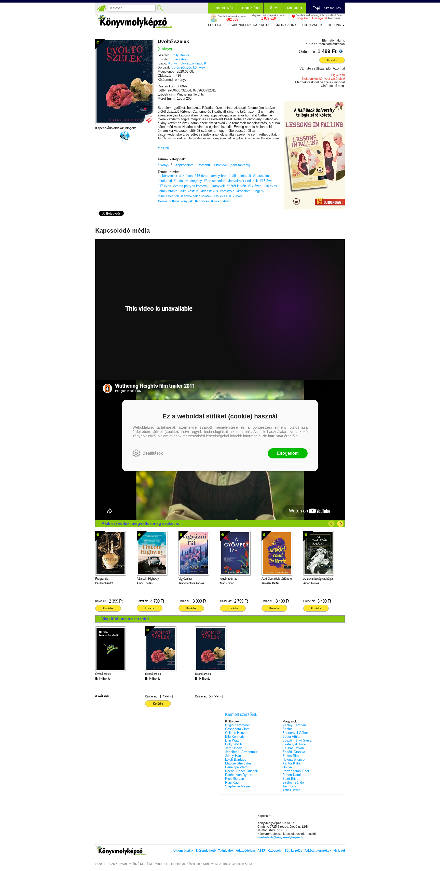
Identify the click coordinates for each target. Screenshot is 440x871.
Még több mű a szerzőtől (125, 619)
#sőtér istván (236, 186)
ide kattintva (272, 436)
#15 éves (266, 181)
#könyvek (218, 186)
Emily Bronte (179, 55)
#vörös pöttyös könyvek (191, 186)
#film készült (241, 176)
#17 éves (164, 186)
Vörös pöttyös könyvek (188, 67)
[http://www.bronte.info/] (124, 136)
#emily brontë (220, 176)
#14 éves (186, 176)
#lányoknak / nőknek (242, 181)
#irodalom (181, 181)
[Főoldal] (102, 8)
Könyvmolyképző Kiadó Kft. (189, 63)
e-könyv (163, 165)
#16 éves (201, 176)
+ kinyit (163, 147)
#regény (196, 181)
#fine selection (214, 181)
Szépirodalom (183, 165)
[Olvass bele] (145, 115)
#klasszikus (262, 176)
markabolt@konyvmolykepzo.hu (280, 837)
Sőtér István (179, 59)
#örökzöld (165, 181)
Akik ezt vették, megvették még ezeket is (140, 523)
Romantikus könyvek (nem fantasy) (224, 165)
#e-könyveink (167, 176)
